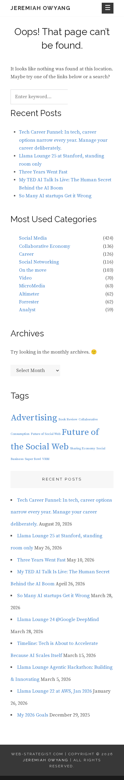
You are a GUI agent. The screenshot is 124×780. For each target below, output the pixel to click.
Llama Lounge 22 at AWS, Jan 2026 (54, 691)
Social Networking (39, 262)
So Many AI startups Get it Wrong (55, 196)
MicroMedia (32, 286)
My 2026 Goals (32, 715)
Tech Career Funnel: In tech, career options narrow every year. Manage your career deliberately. (63, 140)
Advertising (34, 417)
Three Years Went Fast (43, 172)
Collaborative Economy (44, 246)
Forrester (29, 302)
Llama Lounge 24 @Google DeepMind (58, 620)
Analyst (27, 310)
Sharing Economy (82, 448)
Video (25, 278)
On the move (32, 270)
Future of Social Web (45, 434)
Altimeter (29, 294)
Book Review (67, 419)
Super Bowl (33, 459)
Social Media (33, 238)
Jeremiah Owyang (41, 8)
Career (26, 254)
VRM (45, 459)
